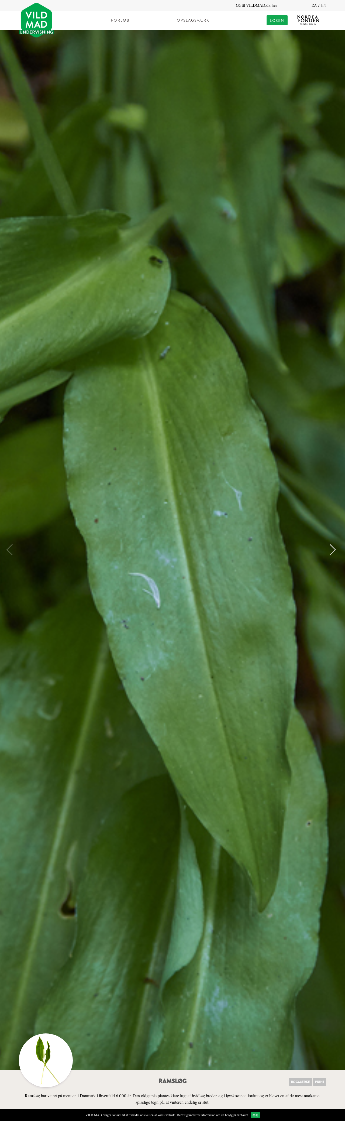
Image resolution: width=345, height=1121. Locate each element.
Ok (255, 1115)
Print (319, 1082)
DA (315, 5)
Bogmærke (300, 1082)
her (274, 5)
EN (323, 5)
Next (330, 549)
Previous (12, 549)
